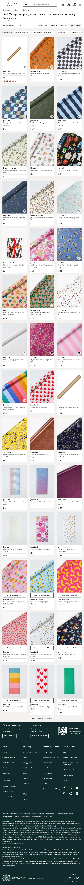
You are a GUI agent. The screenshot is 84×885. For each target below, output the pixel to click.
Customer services (8, 757)
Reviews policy (47, 816)
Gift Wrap (25, 10)
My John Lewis (27, 768)
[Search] (26, 4)
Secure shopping (24, 813)
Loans (45, 783)
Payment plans (47, 752)
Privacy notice (7, 816)
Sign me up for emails (39, 736)
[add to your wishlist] (24, 67)
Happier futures (68, 775)
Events (25, 799)
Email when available (12, 595)
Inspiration (26, 789)
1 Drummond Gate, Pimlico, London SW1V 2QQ (40, 826)
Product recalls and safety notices (43, 813)
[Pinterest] (64, 794)
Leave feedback (9, 736)
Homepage (6, 10)
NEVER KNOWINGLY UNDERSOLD (72, 878)
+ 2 (16, 81)
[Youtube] (77, 788)
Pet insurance (47, 773)
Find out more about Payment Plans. (13, 844)
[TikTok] (77, 794)
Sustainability (25, 816)
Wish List (26, 778)
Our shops (6, 768)
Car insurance (47, 778)
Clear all (7, 32)
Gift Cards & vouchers (30, 752)
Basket (25, 773)
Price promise (6, 773)
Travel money (47, 763)
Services (25, 757)
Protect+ (66, 780)
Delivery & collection (9, 786)
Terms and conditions (9, 813)
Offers (25, 794)
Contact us (6, 752)
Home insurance (48, 768)
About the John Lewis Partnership (70, 764)
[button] (80, 4)
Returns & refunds (8, 797)
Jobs (64, 752)
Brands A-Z (26, 783)
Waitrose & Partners (70, 757)
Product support (8, 763)
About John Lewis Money (51, 789)
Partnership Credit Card (51, 757)
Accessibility (36, 816)
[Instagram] (70, 794)
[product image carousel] (14, 53)
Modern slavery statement (65, 813)
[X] (70, 788)
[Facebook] (64, 788)
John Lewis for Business (71, 770)
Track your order (7, 792)
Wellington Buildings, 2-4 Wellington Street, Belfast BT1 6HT (25, 837)
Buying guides (27, 763)
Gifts (16, 10)
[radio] (4, 81)
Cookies (16, 816)
